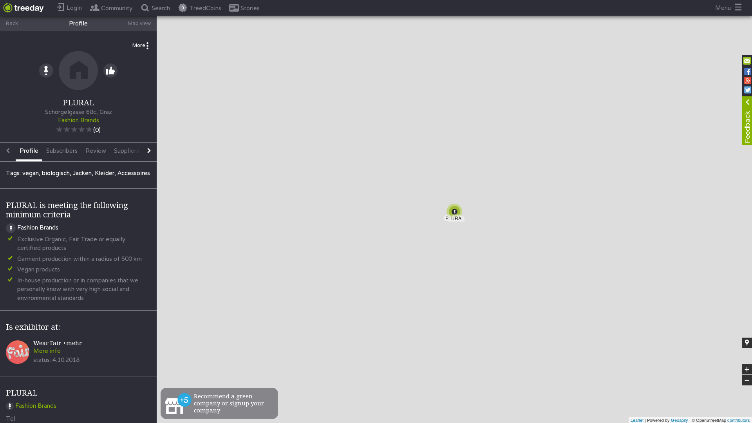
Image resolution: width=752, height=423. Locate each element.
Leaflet (637, 420)
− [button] (747, 380)
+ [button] (747, 369)
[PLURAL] (455, 213)
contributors (738, 420)
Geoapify (679, 420)
